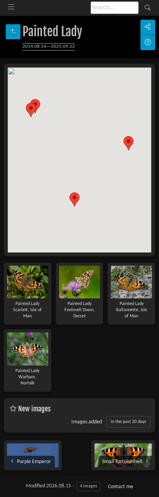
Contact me (120, 487)
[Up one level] (13, 31)
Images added (86, 422)
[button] (31, 110)
